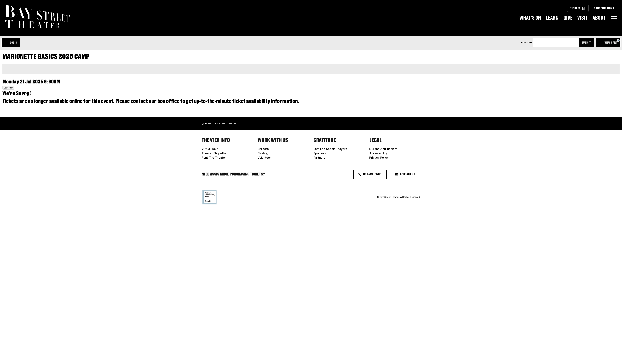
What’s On (530, 18)
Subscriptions (604, 8)
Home (208, 123)
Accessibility (378, 153)
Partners (319, 157)
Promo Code (526, 43)
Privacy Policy (379, 157)
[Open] (614, 18)
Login (13, 42)
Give (567, 18)
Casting (263, 153)
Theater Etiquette (214, 153)
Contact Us (407, 174)
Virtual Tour (210, 149)
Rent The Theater (214, 157)
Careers (263, 149)
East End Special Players (330, 149)
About (599, 18)
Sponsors (320, 153)
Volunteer (264, 157)
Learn (552, 18)
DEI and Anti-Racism (383, 149)
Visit (582, 18)
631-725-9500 (372, 174)
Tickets (575, 8)
